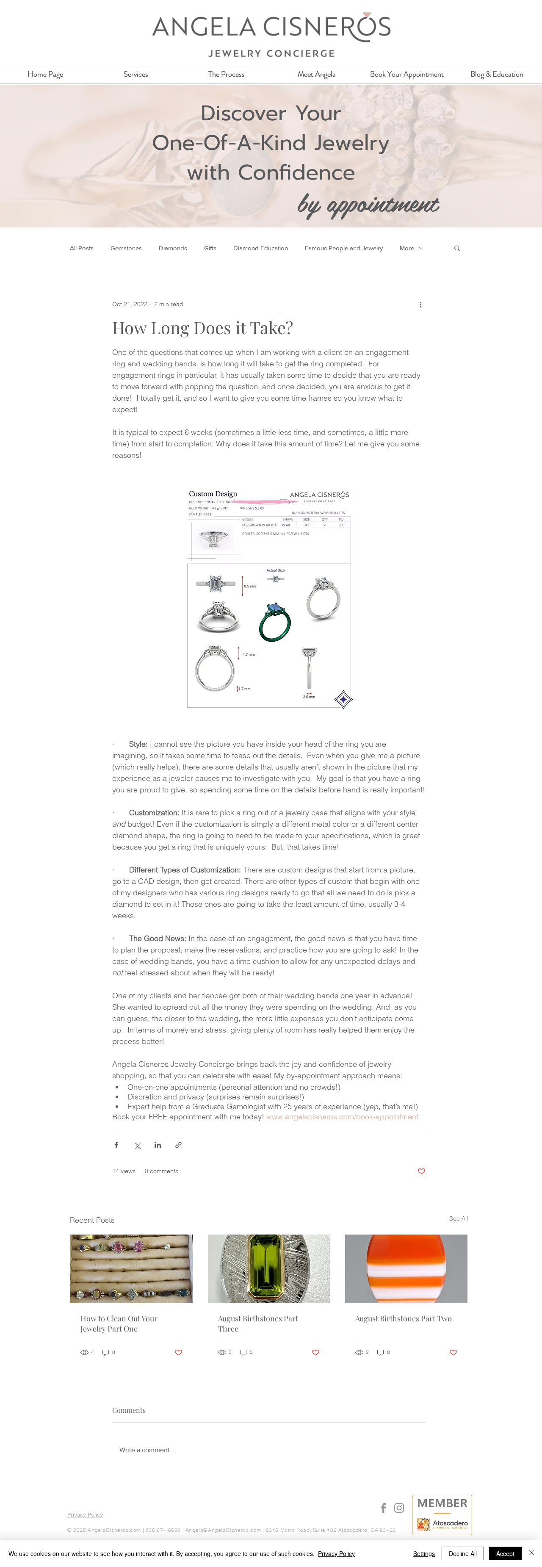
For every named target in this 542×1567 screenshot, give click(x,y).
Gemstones (126, 248)
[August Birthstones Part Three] (269, 1269)
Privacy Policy (336, 1553)
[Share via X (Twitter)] (137, 1145)
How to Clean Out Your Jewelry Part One (119, 1323)
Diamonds (173, 248)
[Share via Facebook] (116, 1145)
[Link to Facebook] (383, 1507)
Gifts (210, 248)
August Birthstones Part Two (403, 1318)
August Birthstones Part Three (258, 1323)
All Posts (82, 248)
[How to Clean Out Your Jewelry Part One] (131, 1269)
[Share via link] (178, 1145)
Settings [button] (424, 1553)
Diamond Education (260, 248)
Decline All (463, 1553)
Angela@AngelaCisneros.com (223, 1530)
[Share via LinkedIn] (158, 1145)
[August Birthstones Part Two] (406, 1269)
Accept (505, 1553)
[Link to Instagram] (399, 1507)
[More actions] (420, 304)
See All (458, 1218)
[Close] (532, 1553)
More (407, 248)
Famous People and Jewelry (344, 248)
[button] (457, 247)
